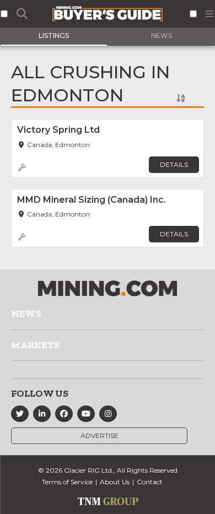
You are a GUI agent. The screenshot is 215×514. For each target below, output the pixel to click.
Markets (35, 345)
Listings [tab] (54, 35)
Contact (150, 482)
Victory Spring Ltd (58, 130)
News (26, 313)
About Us (115, 482)
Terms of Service (67, 482)
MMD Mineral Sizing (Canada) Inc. (91, 199)
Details (174, 164)
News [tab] (161, 35)
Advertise (99, 435)
